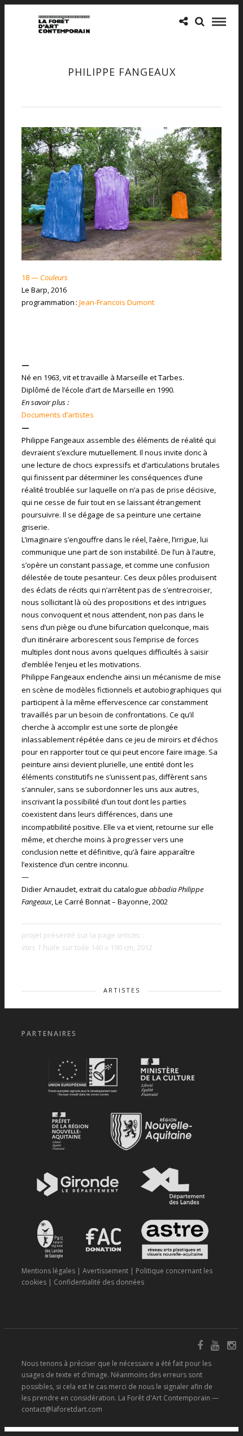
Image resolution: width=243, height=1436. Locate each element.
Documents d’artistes (57, 415)
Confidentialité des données (99, 1282)
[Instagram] (231, 1345)
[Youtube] (214, 1345)
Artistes (121, 990)
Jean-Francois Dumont (116, 302)
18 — (44, 277)
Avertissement (105, 1271)
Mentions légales (48, 1271)
